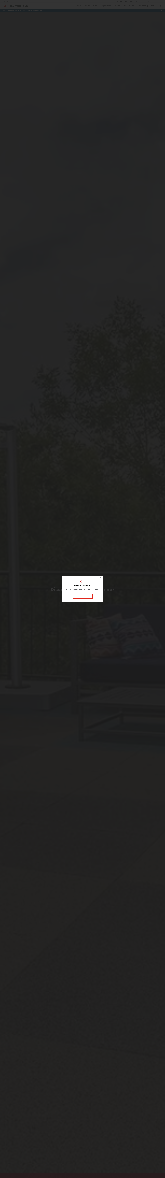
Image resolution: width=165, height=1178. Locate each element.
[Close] (101, 577)
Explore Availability (82, 596)
